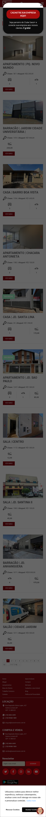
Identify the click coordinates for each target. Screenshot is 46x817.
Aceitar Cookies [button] (31, 810)
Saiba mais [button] (31, 801)
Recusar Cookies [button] (13, 810)
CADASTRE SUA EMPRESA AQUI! (23, 14)
